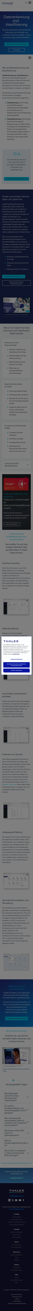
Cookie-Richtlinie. (16, 654)
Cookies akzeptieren (16, 670)
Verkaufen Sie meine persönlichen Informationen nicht (16, 664)
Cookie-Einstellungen (16, 659)
